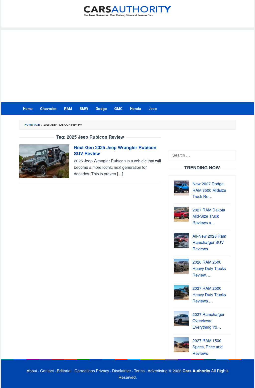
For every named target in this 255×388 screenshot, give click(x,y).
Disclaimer (121, 371)
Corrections (84, 371)
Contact (47, 371)
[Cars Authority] (127, 10)
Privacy (102, 371)
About (32, 371)
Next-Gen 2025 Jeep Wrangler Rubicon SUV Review (115, 150)
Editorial (64, 371)
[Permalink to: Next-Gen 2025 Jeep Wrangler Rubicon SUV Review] (44, 161)
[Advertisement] (127, 65)
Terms (139, 371)
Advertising (158, 371)
